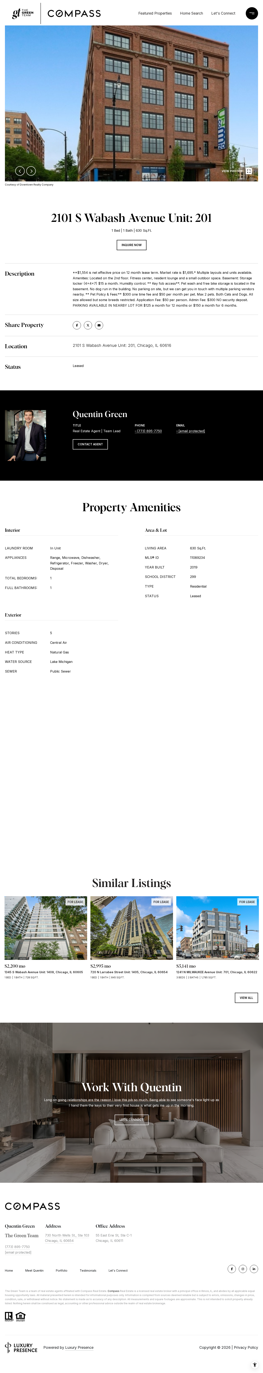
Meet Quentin (34, 1270)
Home (9, 1270)
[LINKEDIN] (254, 1269)
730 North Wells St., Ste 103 (67, 1235)
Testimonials (88, 1270)
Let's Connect (118, 1270)
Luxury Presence (79, 1347)
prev (20, 171)
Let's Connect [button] (132, 1119)
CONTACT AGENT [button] (90, 444)
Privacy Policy (246, 1347)
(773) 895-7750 (149, 431)
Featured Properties (155, 13)
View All (246, 997)
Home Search (191, 13)
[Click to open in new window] (77, 325)
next (31, 171)
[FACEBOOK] (232, 1269)
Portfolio (61, 1270)
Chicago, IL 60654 (59, 1241)
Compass (113, 1291)
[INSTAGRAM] (243, 1269)
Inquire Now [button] (132, 245)
